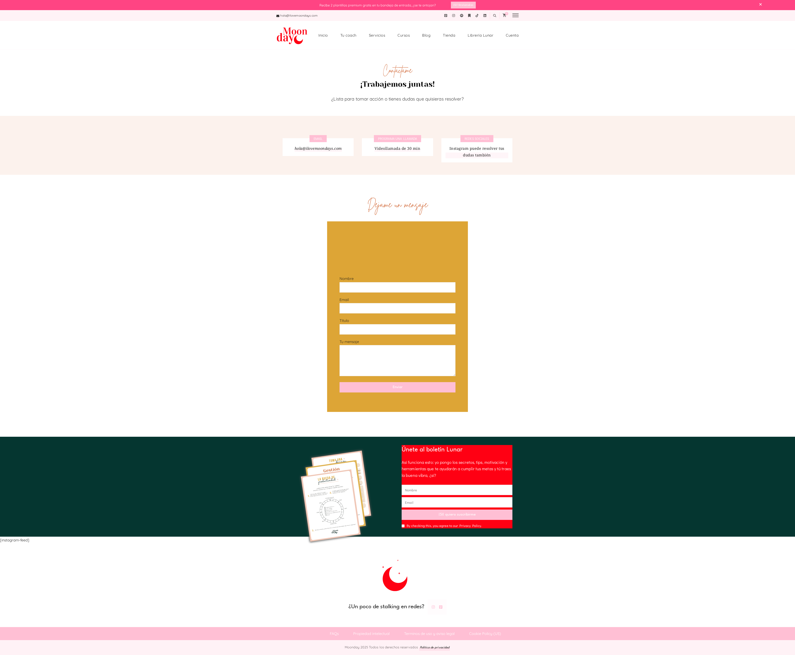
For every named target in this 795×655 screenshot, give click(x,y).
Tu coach (348, 35)
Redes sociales (477, 138)
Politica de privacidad (434, 647)
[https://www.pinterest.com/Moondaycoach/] (440, 607)
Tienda (449, 35)
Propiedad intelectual (371, 633)
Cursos (404, 35)
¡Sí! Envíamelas (463, 5)
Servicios (377, 35)
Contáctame (304, 633)
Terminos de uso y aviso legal (429, 633)
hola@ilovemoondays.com (299, 15)
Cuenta (512, 35)
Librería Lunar (480, 35)
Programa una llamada (397, 138)
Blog (426, 35)
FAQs (334, 633)
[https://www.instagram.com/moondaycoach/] (433, 607)
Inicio (323, 35)
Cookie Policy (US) (485, 633)
